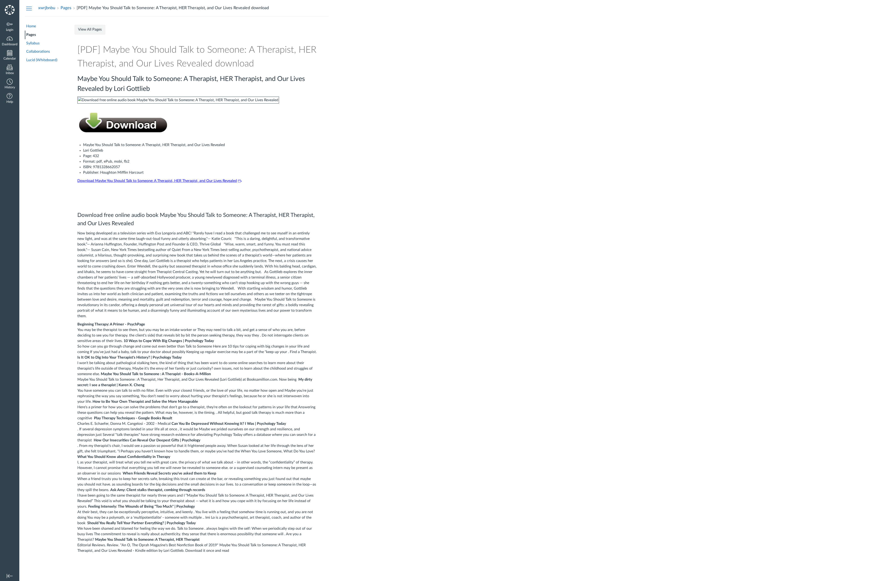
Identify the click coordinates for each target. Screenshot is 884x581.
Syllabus (33, 43)
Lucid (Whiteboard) (41, 60)
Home (31, 26)
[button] (9, 84)
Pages (31, 35)
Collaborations (38, 51)
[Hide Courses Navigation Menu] (29, 8)
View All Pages (90, 29)
